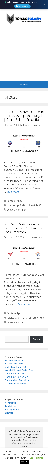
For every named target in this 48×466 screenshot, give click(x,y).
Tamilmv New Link (14, 373)
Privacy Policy (12, 409)
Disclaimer (10, 406)
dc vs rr (11, 205)
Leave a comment (17, 209)
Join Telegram (24, 6)
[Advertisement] (24, 55)
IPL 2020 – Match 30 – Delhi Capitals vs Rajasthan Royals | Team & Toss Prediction (24, 116)
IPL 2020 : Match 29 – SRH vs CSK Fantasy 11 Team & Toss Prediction (23, 228)
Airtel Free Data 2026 (15, 366)
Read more (12, 191)
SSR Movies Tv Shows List (17, 383)
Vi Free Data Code (14, 363)
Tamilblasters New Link (17, 376)
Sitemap (9, 412)
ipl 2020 (21, 205)
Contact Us (10, 402)
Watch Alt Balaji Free (15, 360)
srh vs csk (38, 317)
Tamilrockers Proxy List (17, 380)
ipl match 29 (24, 317)
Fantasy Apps (14, 201)
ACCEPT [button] (24, 462)
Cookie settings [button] (36, 457)
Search (36, 339)
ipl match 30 (34, 205)
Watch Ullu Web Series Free (19, 370)
